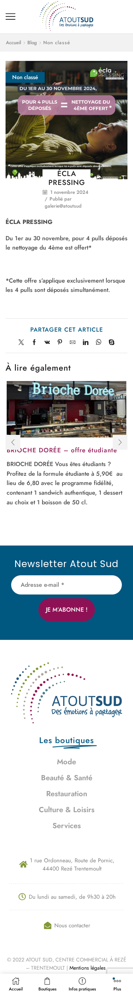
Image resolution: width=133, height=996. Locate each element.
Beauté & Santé (66, 777)
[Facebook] (34, 343)
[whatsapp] (98, 343)
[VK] (47, 343)
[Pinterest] (60, 343)
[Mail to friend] (72, 343)
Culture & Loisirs (67, 809)
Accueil (13, 42)
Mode (66, 761)
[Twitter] (23, 343)
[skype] (110, 343)
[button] (13, 442)
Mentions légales (88, 967)
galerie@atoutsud (63, 206)
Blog (32, 42)
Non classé (56, 42)
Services (66, 825)
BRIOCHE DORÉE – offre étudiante (62, 450)
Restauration (66, 793)
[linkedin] (85, 343)
